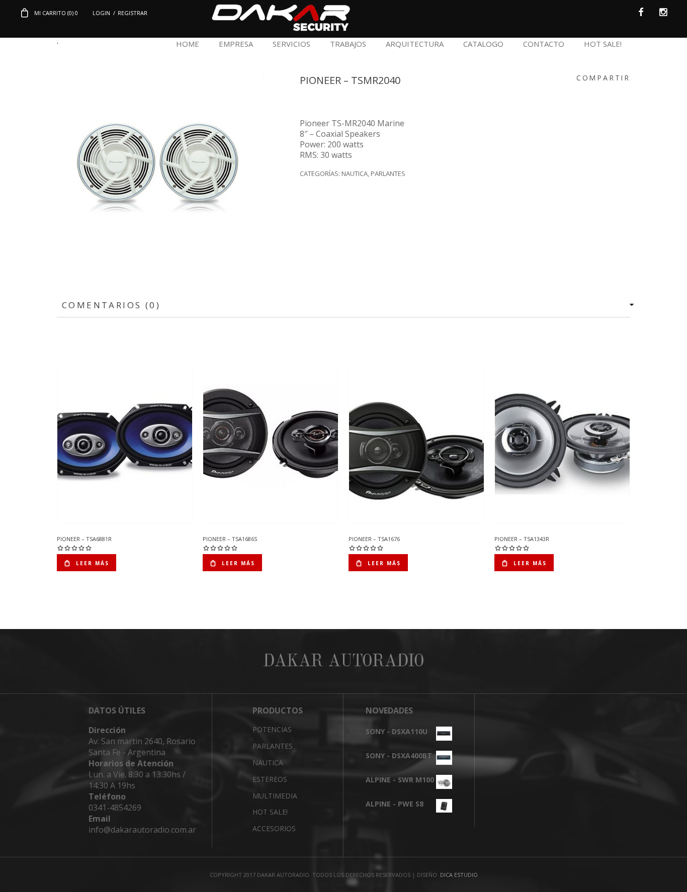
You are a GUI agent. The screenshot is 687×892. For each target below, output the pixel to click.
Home (187, 44)
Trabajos (348, 44)
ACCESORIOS (274, 828)
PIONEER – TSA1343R (521, 539)
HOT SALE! (603, 44)
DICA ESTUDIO (459, 874)
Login (101, 13)
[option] (162, 167)
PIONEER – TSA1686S (230, 539)
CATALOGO (483, 44)
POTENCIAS (272, 729)
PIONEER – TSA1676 (374, 539)
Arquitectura (415, 44)
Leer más (92, 563)
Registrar (132, 13)
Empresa (236, 44)
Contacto (543, 44)
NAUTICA (354, 173)
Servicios (291, 44)
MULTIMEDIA (274, 795)
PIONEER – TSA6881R (84, 539)
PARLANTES (388, 173)
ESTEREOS (269, 779)
